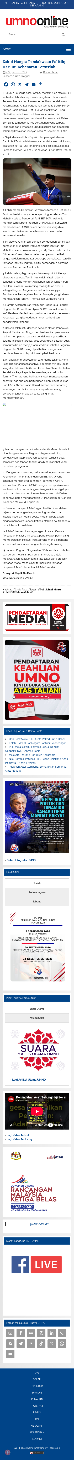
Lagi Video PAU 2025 (19, 1139)
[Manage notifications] (7, 1452)
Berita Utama (50, 72)
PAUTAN (37, 1393)
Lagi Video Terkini (17, 1135)
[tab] (37, 883)
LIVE (37, 1373)
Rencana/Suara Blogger (16, 76)
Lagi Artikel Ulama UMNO (29, 1079)
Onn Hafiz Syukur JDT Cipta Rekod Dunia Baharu (37, 739)
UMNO (37, 1412)
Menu (7, 49)
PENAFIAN (37, 1399)
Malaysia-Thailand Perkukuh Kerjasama (32, 754)
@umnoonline (39, 1224)
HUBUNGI (37, 1406)
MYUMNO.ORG (60, 3)
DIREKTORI (37, 1386)
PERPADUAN (37, 1432)
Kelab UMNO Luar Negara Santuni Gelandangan (37, 743)
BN (37, 1419)
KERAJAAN (37, 1426)
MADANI (37, 1439)
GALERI (37, 1379)
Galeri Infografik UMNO (21, 860)
